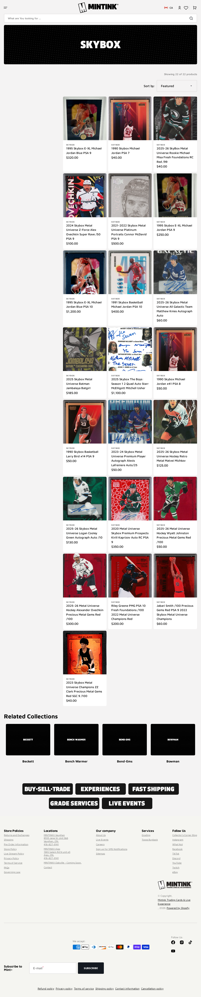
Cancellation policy (152, 988)
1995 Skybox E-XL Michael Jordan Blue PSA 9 (84, 151)
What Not (177, 844)
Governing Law (12, 872)
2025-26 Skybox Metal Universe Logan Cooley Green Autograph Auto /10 (84, 533)
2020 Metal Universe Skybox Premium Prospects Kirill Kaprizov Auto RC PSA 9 (130, 535)
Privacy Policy (11, 858)
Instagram (177, 839)
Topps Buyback (150, 839)
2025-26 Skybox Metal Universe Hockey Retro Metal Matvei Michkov (172, 456)
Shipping (8, 839)
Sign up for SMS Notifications (111, 849)
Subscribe (91, 968)
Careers (100, 844)
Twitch (175, 867)
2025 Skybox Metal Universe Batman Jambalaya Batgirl (79, 383)
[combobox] (100, 18)
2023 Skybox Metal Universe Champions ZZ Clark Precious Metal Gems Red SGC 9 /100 (84, 689)
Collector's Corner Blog (184, 835)
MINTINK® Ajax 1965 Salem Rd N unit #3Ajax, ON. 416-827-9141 (57, 853)
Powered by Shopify (178, 908)
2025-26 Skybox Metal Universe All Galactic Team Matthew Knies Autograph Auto (174, 309)
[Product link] (85, 134)
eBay (175, 872)
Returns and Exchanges (16, 835)
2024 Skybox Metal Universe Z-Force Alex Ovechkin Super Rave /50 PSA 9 (83, 232)
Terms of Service (13, 862)
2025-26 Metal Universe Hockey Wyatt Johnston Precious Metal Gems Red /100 (174, 535)
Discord (176, 858)
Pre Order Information (16, 844)
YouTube (177, 862)
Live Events (102, 839)
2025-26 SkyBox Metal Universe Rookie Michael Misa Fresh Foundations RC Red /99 (175, 155)
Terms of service (84, 988)
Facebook (177, 849)
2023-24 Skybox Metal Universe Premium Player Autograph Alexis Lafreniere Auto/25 (128, 458)
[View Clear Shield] (173, 739)
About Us (101, 835)
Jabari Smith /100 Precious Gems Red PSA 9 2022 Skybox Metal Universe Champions (175, 612)
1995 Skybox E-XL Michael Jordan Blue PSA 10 (84, 304)
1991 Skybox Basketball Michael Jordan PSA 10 (127, 304)
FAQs (6, 867)
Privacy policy (64, 988)
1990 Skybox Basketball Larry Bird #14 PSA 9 (82, 454)
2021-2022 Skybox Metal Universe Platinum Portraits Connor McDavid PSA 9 (129, 232)
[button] (5, 7)
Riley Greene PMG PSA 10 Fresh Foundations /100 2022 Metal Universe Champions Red (128, 612)
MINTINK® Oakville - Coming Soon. (62, 862)
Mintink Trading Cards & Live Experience (174, 901)
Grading (146, 835)
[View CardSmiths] (124, 739)
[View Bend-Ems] (28, 739)
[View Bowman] (76, 739)
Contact (48, 867)
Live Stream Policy (14, 853)
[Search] (192, 18)
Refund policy (46, 988)
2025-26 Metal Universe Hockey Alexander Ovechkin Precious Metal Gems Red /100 (84, 612)
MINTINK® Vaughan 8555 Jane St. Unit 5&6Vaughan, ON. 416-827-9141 (56, 840)
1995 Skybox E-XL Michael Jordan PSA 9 (174, 228)
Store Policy (10, 849)
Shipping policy (104, 988)
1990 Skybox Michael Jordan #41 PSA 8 (171, 381)
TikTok (175, 853)
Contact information (127, 988)
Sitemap (100, 853)
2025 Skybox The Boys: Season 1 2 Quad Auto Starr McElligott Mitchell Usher (130, 383)
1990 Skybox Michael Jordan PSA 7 (125, 151)
